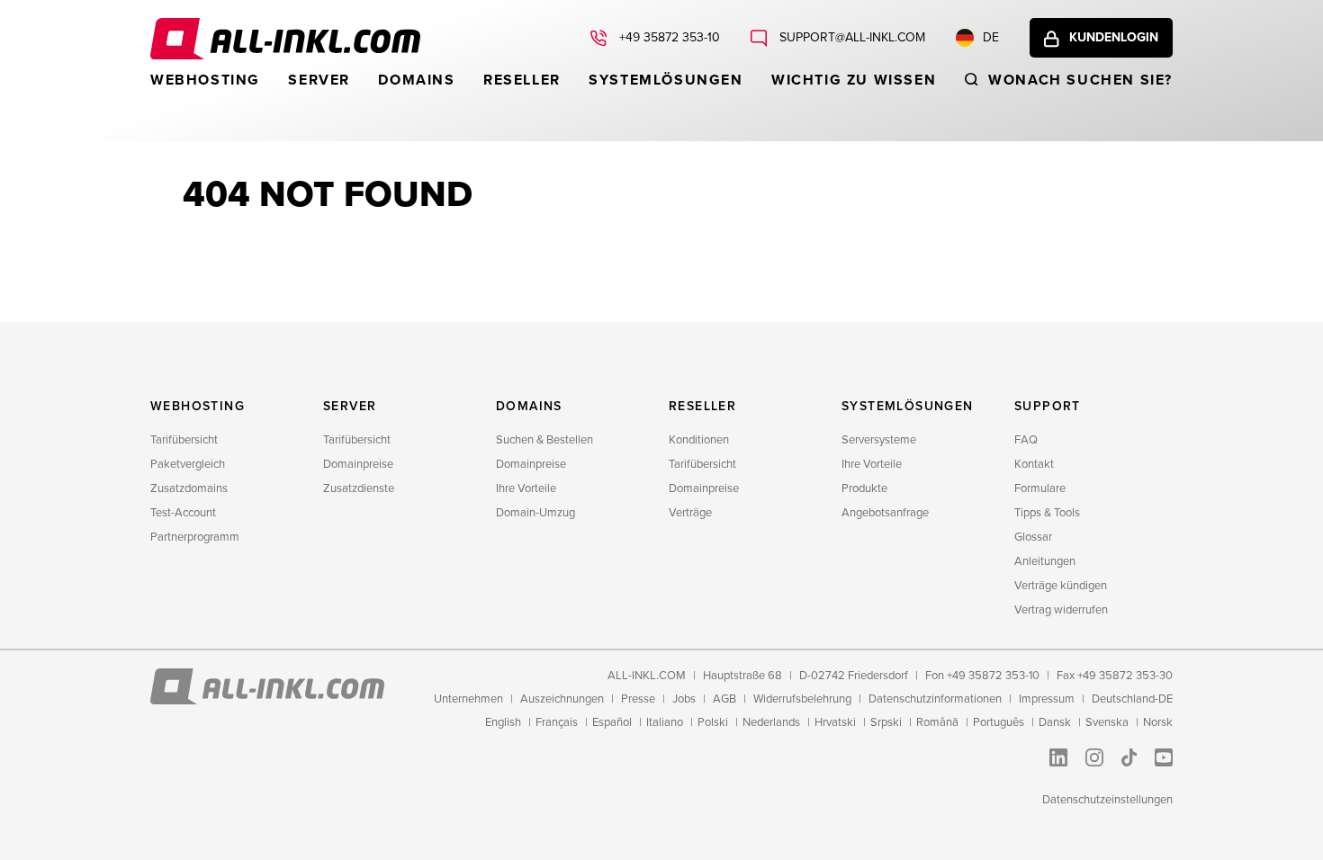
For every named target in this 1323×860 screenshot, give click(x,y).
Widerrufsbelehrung (802, 699)
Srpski (886, 722)
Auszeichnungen (562, 699)
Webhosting (205, 80)
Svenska (1107, 722)
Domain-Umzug (535, 513)
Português (998, 722)
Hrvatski (835, 722)
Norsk (1158, 722)
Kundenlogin (1113, 37)
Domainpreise (358, 464)
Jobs (684, 699)
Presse (638, 699)
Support (1047, 406)
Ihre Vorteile (526, 488)
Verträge (690, 513)
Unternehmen (468, 699)
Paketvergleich (187, 464)
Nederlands (771, 722)
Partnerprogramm (194, 537)
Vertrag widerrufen (1061, 610)
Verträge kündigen (1060, 585)
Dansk (1055, 722)
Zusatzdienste (358, 488)
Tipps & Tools (1047, 513)
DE (991, 37)
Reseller (522, 80)
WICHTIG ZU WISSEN (853, 80)
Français (557, 722)
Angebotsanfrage (885, 513)
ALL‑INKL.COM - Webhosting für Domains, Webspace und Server (285, 38)
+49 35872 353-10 (668, 37)
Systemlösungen (665, 80)
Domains (416, 80)
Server (319, 80)
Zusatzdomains (189, 488)
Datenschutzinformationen (935, 699)
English (503, 722)
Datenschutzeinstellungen (1107, 800)
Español (612, 722)
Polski (713, 722)
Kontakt (1034, 464)
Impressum (1047, 699)
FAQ (1026, 440)
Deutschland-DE (1132, 699)
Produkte (864, 488)
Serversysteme (879, 440)
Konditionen (699, 440)
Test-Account (183, 513)
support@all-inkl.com (850, 37)
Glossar (1033, 537)
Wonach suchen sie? (1080, 80)
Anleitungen (1045, 561)
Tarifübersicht (184, 440)
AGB (724, 699)
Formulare (1040, 488)
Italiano (664, 722)
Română (937, 722)
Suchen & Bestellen (544, 440)
